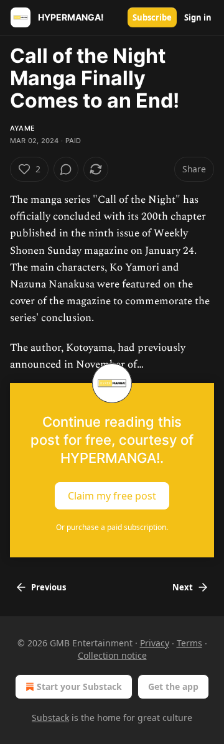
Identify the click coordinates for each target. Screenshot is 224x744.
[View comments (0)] (66, 169)
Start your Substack (79, 686)
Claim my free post (112, 496)
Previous (48, 587)
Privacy (154, 643)
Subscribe (152, 17)
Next (182, 587)
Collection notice (112, 655)
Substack (50, 717)
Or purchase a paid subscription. (112, 527)
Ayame (22, 128)
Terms (189, 643)
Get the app (173, 686)
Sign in (198, 17)
